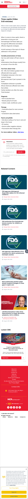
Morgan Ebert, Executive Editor (11, 197)
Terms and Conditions (14, 377)
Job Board (14, 376)
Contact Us (14, 372)
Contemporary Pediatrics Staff (10, 318)
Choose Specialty (12, 6)
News (16, 417)
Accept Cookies (14, 496)
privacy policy (7, 156)
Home (4, 417)
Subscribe (20, 152)
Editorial (14, 374)
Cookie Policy (12, 485)
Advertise (14, 371)
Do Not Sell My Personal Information (14, 381)
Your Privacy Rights (14, 383)
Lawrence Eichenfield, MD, (10, 317)
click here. (21, 132)
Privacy (14, 379)
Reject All (14, 492)
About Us (14, 369)
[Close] (26, 469)
